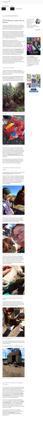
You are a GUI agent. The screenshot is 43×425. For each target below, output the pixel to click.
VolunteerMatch (18, 49)
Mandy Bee (36, 59)
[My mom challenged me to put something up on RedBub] (33, 76)
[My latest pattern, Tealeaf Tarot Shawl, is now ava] (29, 85)
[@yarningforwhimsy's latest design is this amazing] (38, 85)
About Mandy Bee (18, 8)
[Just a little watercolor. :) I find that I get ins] (29, 76)
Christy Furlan (30, 59)
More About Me (37, 29)
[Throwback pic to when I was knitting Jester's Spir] (38, 81)
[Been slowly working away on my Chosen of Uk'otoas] (38, 76)
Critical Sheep (31, 64)
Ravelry (32, 27)
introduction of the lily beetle (13, 154)
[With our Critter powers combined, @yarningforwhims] (29, 81)
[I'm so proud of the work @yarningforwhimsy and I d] (33, 81)
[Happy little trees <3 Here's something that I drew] (33, 85)
